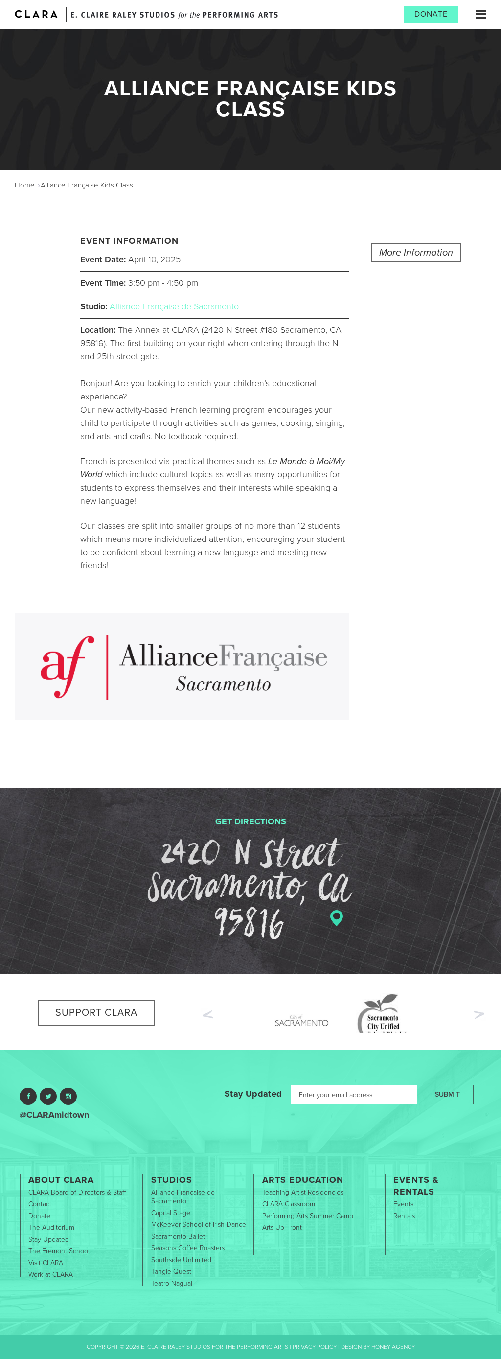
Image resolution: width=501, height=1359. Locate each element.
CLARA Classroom (288, 1204)
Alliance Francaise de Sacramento (183, 1196)
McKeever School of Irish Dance (198, 1224)
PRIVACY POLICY (315, 1346)
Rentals (404, 1216)
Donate (431, 14)
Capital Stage (170, 1213)
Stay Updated (253, 1093)
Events (403, 1204)
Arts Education (302, 1179)
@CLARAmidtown (54, 1114)
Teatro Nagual (171, 1283)
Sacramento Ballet (178, 1236)
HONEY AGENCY (393, 1346)
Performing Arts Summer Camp (307, 1216)
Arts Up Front (282, 1227)
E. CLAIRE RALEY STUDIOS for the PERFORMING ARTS (174, 15)
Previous (207, 1013)
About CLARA (61, 1179)
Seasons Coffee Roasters (188, 1248)
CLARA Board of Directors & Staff (77, 1192)
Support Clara (96, 1013)
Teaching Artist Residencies (302, 1192)
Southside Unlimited (181, 1260)
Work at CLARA (50, 1274)
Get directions (250, 821)
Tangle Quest (171, 1271)
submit (447, 1094)
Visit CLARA (45, 1263)
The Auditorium (51, 1227)
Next (480, 1015)
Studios (171, 1179)
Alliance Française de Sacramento (174, 306)
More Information (416, 252)
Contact (39, 1204)
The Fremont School (59, 1251)
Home (25, 185)
